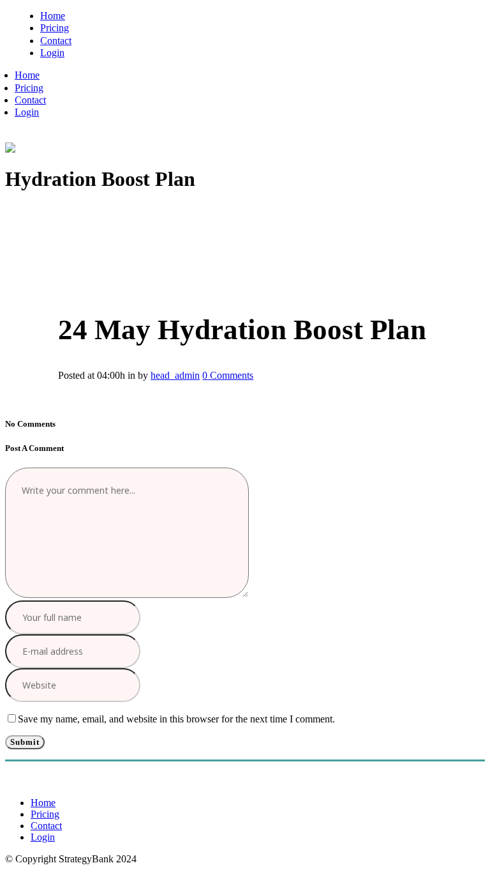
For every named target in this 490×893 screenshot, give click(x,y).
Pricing (45, 814)
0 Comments (227, 375)
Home (43, 802)
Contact (46, 825)
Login (43, 837)
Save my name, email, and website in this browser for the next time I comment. (176, 719)
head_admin (175, 375)
